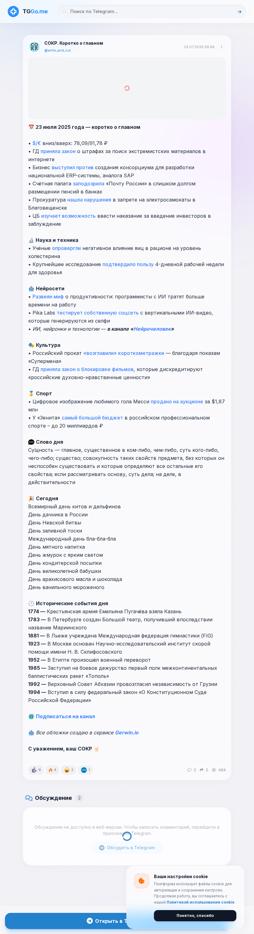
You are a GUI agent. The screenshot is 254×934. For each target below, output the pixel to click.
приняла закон (58, 151)
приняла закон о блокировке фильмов (87, 369)
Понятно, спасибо (195, 915)
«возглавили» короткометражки (123, 353)
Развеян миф (48, 296)
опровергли (66, 248)
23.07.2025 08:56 (199, 47)
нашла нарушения (89, 200)
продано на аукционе (177, 401)
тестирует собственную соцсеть (98, 313)
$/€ (37, 143)
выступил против (73, 167)
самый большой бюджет (92, 418)
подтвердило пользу (128, 264)
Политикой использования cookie (200, 902)
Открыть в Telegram (121, 921)
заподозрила (88, 183)
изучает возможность (68, 216)
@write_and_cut (57, 50)
